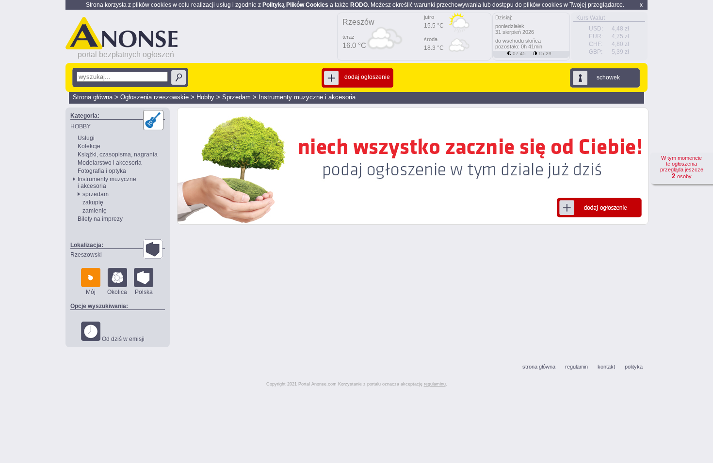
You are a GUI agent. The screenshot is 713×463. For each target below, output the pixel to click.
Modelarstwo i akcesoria (110, 162)
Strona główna (93, 97)
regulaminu (435, 384)
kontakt (606, 367)
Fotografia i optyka (102, 171)
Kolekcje (89, 146)
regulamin (576, 367)
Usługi (86, 138)
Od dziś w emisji (122, 339)
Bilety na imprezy (100, 219)
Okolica (117, 292)
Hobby (205, 97)
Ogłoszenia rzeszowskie (154, 97)
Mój (91, 292)
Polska (144, 292)
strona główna (538, 367)
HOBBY (80, 126)
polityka (634, 367)
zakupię (92, 202)
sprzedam (95, 194)
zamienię (94, 210)
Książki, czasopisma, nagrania (118, 154)
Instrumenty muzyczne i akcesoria (307, 97)
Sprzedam (236, 97)
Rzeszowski (86, 254)
